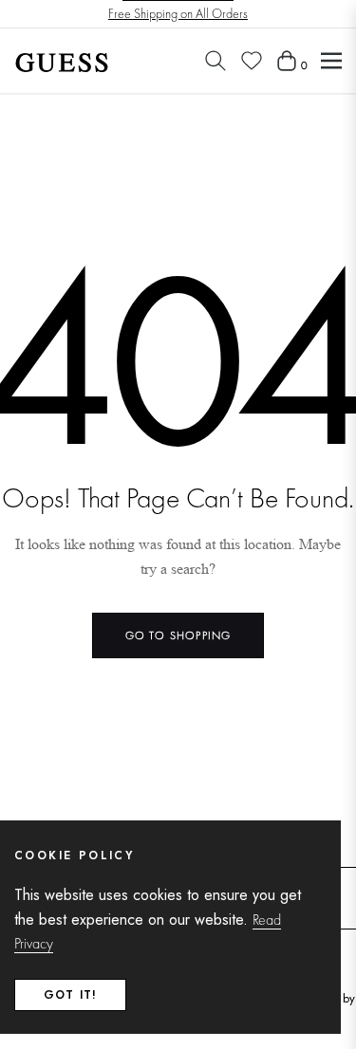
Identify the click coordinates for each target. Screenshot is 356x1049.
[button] (215, 60)
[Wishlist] (252, 60)
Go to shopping (178, 635)
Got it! (70, 994)
